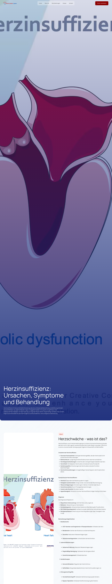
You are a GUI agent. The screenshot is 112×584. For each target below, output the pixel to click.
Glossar (64, 3)
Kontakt (71, 3)
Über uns (47, 3)
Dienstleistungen (56, 3)
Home (40, 3)
